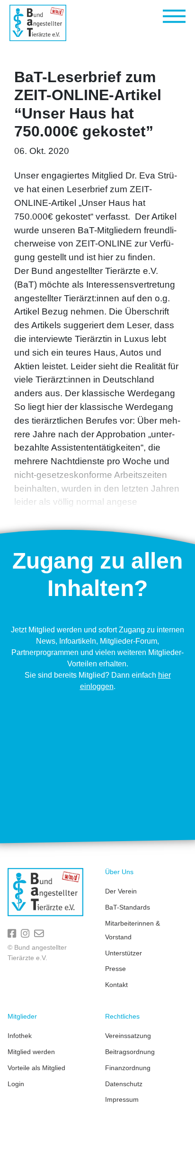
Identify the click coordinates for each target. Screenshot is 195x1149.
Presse (115, 968)
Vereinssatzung (128, 1035)
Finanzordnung (128, 1068)
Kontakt (116, 984)
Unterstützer (123, 953)
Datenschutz (123, 1084)
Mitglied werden (31, 1051)
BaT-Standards (127, 907)
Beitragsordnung (130, 1051)
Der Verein (121, 891)
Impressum (122, 1099)
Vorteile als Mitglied (36, 1068)
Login (16, 1084)
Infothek (20, 1035)
